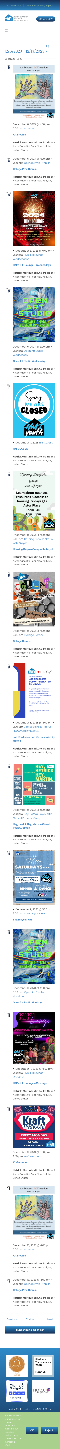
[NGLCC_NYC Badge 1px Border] (43, 1381)
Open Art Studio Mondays (27, 1002)
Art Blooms (19, 134)
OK (32, 1430)
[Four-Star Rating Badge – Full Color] (17, 1381)
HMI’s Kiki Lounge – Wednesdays (32, 265)
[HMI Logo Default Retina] (17, 15)
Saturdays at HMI (22, 919)
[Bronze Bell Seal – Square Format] (17, 1355)
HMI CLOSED (20, 448)
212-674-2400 (14, 5)
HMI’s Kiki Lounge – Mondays (30, 1083)
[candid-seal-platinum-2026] (43, 1355)
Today (30, 1319)
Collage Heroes (21, 641)
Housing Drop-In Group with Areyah (33, 549)
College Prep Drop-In (25, 169)
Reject (49, 1430)
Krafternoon (20, 1162)
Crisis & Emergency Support (39, 5)
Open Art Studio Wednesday (29, 361)
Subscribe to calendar (30, 1329)
